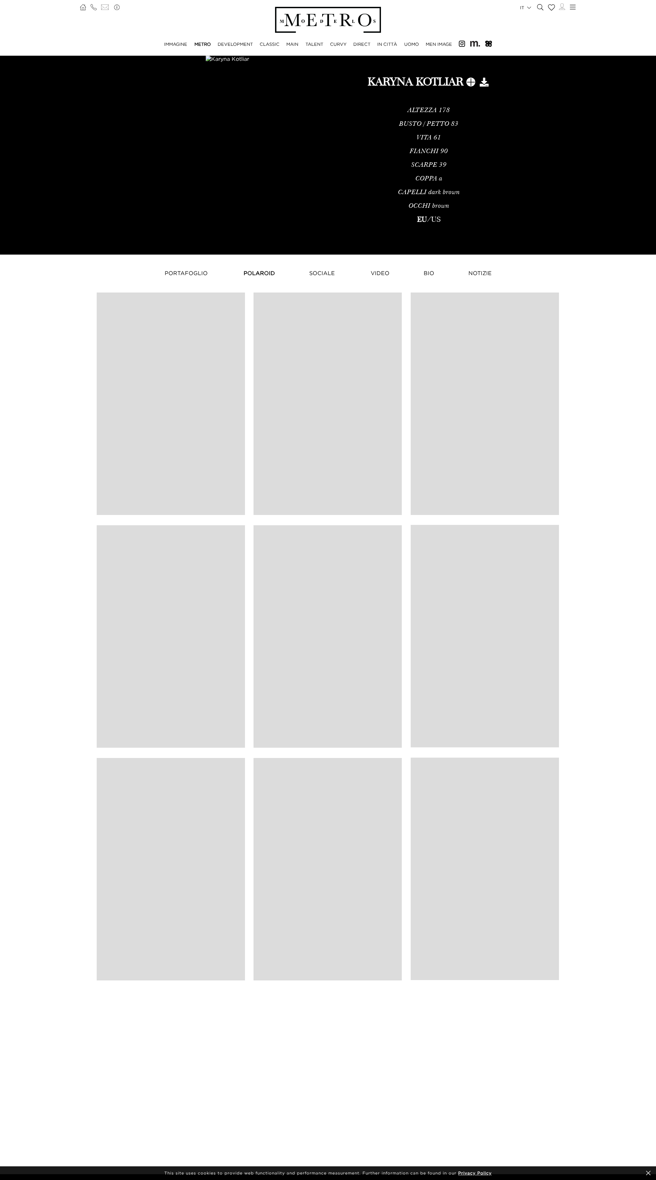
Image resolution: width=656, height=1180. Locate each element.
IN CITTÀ (387, 44)
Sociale (322, 273)
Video (380, 273)
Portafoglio (186, 273)
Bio (429, 273)
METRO (202, 44)
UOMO (411, 44)
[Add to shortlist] (470, 83)
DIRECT (361, 44)
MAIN (292, 44)
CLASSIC (269, 44)
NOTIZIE (480, 273)
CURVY (338, 44)
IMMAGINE (175, 44)
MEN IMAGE (439, 44)
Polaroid (259, 273)
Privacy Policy (475, 1173)
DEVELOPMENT (235, 44)
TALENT (314, 44)
